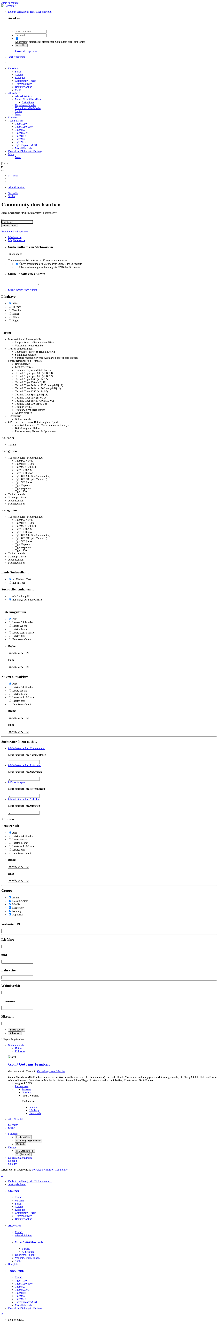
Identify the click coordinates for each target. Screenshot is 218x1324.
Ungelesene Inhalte (25, 105)
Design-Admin (20, 900)
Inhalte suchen (17, 1029)
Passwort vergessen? (26, 51)
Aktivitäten (14, 93)
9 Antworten (21, 1086)
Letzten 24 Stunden (22, 622)
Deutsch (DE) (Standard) (28, 1140)
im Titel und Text (21, 579)
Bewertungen (16, 782)
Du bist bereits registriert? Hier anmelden (30, 11)
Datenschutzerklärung (20, 1157)
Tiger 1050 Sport (24, 126)
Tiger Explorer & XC (26, 145)
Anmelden (21, 45)
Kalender (20, 77)
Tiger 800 (20, 129)
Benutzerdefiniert (21, 639)
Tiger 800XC (22, 132)
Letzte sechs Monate (23, 632)
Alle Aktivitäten (23, 96)
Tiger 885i (20, 135)
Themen (16, 306)
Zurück (19, 1197)
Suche (18, 111)
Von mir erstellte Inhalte (28, 108)
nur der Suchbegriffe (27, 599)
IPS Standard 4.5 (24, 1151)
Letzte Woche (19, 625)
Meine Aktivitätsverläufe (28, 99)
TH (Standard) (23, 1154)
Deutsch (20, 1144)
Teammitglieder (23, 83)
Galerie (19, 74)
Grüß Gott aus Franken (29, 1064)
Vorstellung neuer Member (51, 1071)
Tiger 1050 (21, 123)
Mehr (18, 89)
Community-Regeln (25, 80)
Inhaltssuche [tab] (14, 237)
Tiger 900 (20, 138)
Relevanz (20, 1051)
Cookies (12, 1163)
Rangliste (13, 117)
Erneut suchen (10, 225)
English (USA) (23, 1137)
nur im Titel (18, 582)
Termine (16, 310)
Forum (18, 71)
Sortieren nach (16, 1045)
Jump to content (9, 2)
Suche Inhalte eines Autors (22, 289)
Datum (18, 1048)
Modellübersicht (23, 148)
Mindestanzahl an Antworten (24, 765)
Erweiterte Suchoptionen (14, 231)
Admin (16, 897)
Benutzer (10, 819)
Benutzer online (23, 86)
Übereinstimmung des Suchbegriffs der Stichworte (50, 263)
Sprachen (13, 1133)
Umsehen (13, 68)
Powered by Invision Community (50, 1169)
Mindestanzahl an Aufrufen (24, 799)
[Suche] (2, 170)
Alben (15, 317)
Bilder (15, 313)
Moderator (18, 907)
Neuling (16, 911)
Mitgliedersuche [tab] (16, 240)
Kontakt (12, 1160)
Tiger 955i (20, 142)
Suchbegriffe (21, 596)
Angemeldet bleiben (26, 41)
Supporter (17, 914)
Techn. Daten (15, 120)
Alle (14, 619)
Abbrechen (15, 1033)
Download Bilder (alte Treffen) (25, 151)
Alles (15, 303)
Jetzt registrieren (17, 56)
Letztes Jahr (18, 636)
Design (12, 1147)
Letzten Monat (20, 629)
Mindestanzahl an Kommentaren (26, 748)
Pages (15, 320)
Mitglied (16, 904)
